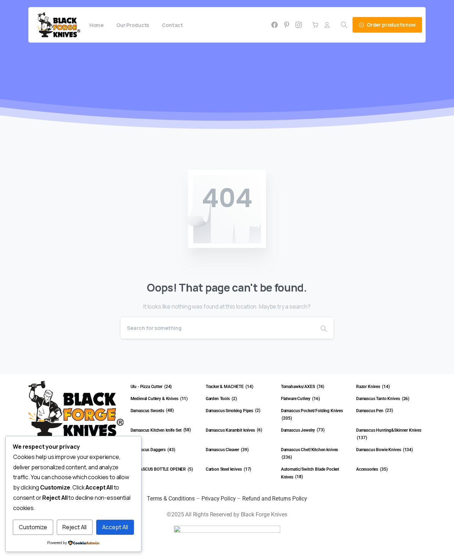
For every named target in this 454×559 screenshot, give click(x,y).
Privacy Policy (218, 498)
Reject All (74, 527)
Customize (33, 527)
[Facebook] (274, 25)
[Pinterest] (287, 25)
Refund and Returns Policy (274, 498)
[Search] (323, 328)
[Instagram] (299, 25)
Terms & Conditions (171, 498)
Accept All (115, 527)
